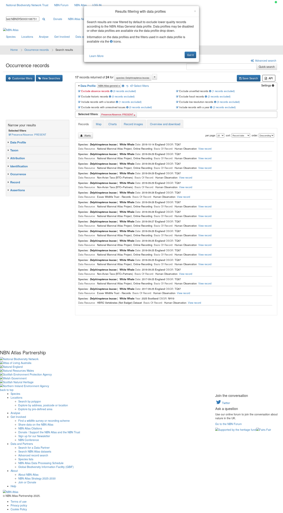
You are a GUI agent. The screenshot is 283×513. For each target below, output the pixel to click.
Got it (190, 55)
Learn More (96, 56)
